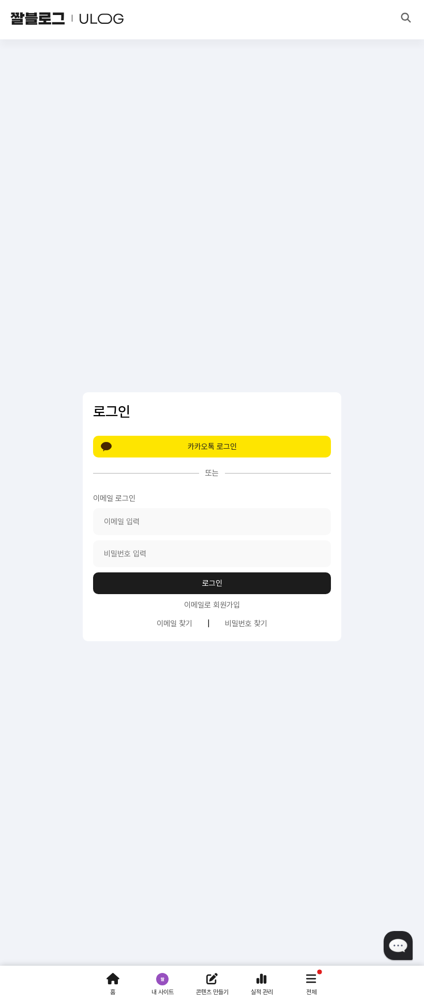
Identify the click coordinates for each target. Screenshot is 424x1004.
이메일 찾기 (174, 623)
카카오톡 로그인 (212, 446)
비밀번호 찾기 (246, 623)
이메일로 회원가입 (212, 605)
